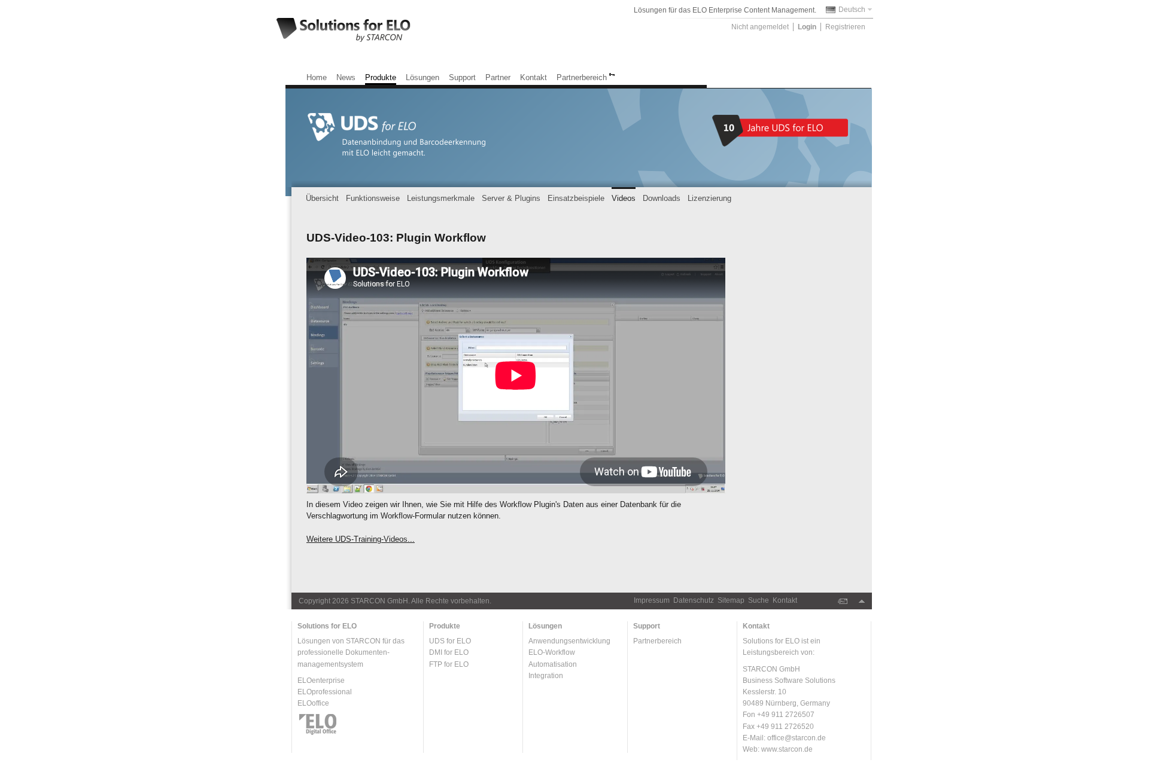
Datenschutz (693, 600)
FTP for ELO (449, 664)
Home (316, 77)
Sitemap (731, 600)
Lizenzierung (709, 198)
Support (462, 77)
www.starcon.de (787, 749)
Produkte (380, 77)
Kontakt (533, 77)
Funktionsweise (373, 198)
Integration (545, 676)
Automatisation (552, 664)
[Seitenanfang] (862, 601)
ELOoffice (313, 703)
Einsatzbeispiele (576, 198)
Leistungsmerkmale (441, 198)
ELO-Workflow (551, 652)
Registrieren (845, 27)
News (345, 77)
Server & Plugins (511, 198)
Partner (497, 77)
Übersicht (322, 198)
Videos (624, 198)
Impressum (652, 600)
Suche (758, 600)
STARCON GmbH (379, 601)
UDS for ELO (450, 641)
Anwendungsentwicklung (569, 641)
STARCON (363, 641)
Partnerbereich (582, 77)
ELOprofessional (324, 692)
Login (807, 27)
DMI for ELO (449, 652)
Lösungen (422, 77)
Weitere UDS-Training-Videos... (360, 539)
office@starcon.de (796, 738)
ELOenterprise (321, 680)
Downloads (661, 198)
